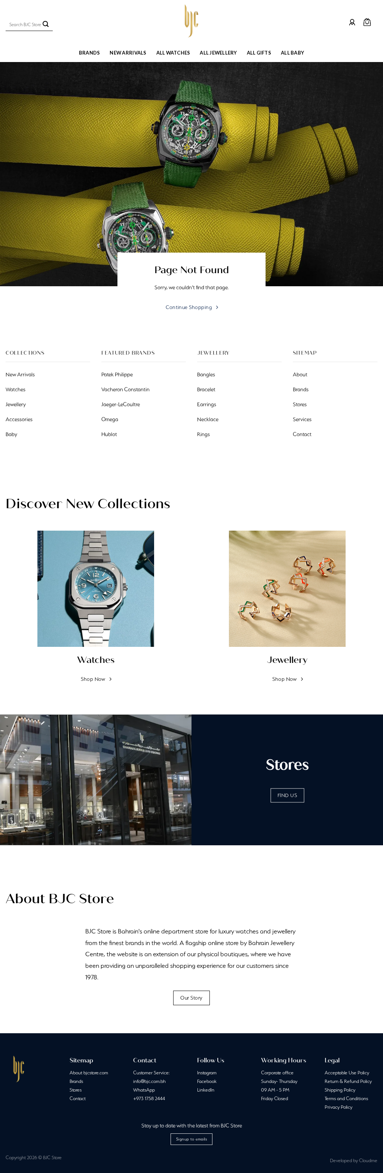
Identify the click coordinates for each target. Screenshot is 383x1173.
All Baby (292, 53)
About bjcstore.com (89, 1072)
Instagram (207, 1072)
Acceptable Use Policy (347, 1072)
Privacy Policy (338, 1107)
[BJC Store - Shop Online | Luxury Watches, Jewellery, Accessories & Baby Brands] (191, 21)
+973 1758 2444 (149, 1098)
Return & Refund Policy (348, 1081)
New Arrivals (128, 53)
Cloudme (368, 1160)
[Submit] (45, 24)
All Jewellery (218, 53)
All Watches (173, 53)
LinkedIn (205, 1090)
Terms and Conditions (346, 1098)
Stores (76, 1090)
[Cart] (367, 22)
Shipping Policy (340, 1090)
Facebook (207, 1081)
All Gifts (259, 53)
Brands (89, 53)
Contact (78, 1098)
